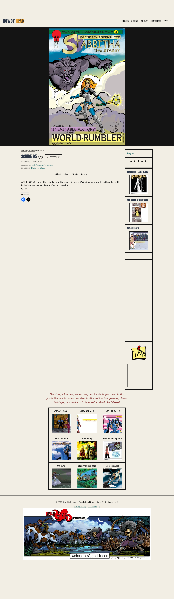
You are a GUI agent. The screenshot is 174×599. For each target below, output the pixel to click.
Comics (31, 151)
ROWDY (13, 21)
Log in (130, 153)
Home (125, 21)
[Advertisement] (87, 7)
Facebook (92, 507)
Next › (75, 174)
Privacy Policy (80, 507)
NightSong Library (38, 168)
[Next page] (87, 86)
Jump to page (53, 157)
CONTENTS (155, 21)
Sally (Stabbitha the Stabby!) (42, 165)
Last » (84, 174)
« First (57, 174)
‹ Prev (66, 174)
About (144, 21)
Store (134, 21)
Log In (167, 21)
